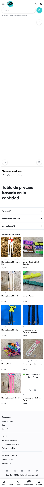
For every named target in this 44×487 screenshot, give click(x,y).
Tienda (10, 15)
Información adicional (11, 218)
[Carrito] (41, 3)
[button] (39, 22)
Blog (3, 425)
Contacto (5, 429)
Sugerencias (6, 463)
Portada (4, 15)
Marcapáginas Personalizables (12, 175)
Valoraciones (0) (8, 226)
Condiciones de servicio (10, 444)
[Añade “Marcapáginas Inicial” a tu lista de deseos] (39, 162)
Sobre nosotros (7, 421)
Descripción (7, 211)
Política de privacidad (9, 440)
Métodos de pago (8, 460)
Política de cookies (8, 448)
